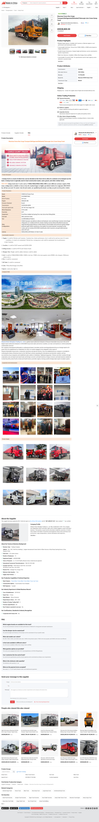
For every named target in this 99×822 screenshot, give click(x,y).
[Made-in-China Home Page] (9, 2)
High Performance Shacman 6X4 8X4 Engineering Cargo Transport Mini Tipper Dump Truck (29, 759)
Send (12, 702)
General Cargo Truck (7, 790)
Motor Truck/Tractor (30, 774)
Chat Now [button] (88, 35)
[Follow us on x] (88, 808)
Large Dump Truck (47, 790)
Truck (15, 10)
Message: (7, 689)
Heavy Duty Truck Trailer (8, 801)
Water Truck (30, 581)
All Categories (6, 7)
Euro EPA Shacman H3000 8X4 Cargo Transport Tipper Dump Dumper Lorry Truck (88, 759)
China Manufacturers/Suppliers (38, 812)
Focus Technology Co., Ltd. (39, 817)
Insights (80, 812)
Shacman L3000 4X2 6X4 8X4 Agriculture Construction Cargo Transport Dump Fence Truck (48, 759)
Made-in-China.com (43, 814)
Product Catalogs (22, 771)
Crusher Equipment (54, 777)
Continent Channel (66, 812)
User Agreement (57, 817)
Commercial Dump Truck (59, 790)
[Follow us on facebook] (86, 808)
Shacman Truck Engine (75, 797)
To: (8, 686)
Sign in (96, 3)
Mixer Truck (24, 581)
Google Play (14, 808)
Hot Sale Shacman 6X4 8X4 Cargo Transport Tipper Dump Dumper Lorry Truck (29, 732)
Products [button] (24, 3)
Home (2, 10)
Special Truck (4, 777)
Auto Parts (76, 777)
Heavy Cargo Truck (87, 797)
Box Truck (52, 774)
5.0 (80, 134)
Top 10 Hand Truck (32, 801)
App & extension (79, 7)
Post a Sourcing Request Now (41, 702)
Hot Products (20, 812)
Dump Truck (20, 10)
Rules (96, 7)
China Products (27, 812)
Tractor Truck (18, 790)
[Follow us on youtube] (92, 808)
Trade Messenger (24, 808)
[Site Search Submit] (65, 2)
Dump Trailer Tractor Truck (61, 797)
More (2, 803)
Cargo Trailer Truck (20, 801)
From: (8, 682)
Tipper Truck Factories (34, 797)
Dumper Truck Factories (20, 797)
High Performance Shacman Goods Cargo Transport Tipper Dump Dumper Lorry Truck (10, 759)
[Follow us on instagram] (90, 808)
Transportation (9, 10)
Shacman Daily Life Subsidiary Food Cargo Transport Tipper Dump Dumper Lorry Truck (88, 732)
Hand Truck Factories (7, 797)
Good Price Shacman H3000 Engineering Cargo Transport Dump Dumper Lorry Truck (49, 732)
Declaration (64, 817)
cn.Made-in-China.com (63, 814)
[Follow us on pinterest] (94, 808)
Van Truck (35, 581)
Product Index (74, 812)
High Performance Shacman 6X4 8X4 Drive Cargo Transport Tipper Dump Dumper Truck (9, 732)
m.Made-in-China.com (53, 814)
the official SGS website (36, 521)
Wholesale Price (58, 812)
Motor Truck (17, 581)
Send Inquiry (67, 35)
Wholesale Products (49, 812)
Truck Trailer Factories (47, 797)
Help (72, 7)
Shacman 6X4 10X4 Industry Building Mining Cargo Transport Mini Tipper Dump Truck (68, 732)
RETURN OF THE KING (31, 777)
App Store (5, 808)
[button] (60, 2)
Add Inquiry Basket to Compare (28, 57)
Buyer (64, 7)
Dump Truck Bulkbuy (44, 801)
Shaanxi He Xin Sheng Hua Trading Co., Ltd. (70, 22)
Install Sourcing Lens (37, 808)
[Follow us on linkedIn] (97, 808)
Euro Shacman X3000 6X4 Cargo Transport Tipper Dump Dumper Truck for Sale (68, 759)
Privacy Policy (71, 817)
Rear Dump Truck (36, 790)
